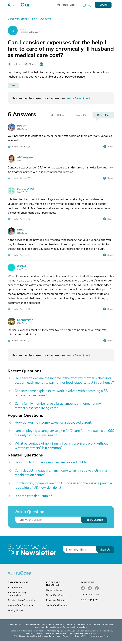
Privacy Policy (68, 636)
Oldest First (103, 115)
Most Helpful (58, 115)
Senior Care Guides (55, 595)
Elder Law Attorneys (56, 600)
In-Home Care (15, 587)
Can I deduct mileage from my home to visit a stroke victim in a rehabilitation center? (61, 472)
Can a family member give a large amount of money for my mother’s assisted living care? (58, 405)
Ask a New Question (80, 98)
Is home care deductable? (33, 496)
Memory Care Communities (21, 605)
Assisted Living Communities (22, 600)
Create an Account (90, 594)
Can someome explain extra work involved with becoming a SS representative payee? (61, 393)
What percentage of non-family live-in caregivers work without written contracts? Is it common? (61, 445)
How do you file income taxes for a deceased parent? (53, 422)
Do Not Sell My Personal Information (92, 636)
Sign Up (105, 550)
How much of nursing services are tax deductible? (51, 462)
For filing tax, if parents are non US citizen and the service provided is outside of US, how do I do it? (64, 485)
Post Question (94, 520)
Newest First (81, 115)
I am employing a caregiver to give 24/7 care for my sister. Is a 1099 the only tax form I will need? (64, 432)
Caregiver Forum (54, 590)
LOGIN (103, 4)
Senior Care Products (56, 605)
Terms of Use (54, 636)
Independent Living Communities (17, 594)
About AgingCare (89, 599)
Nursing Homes (15, 610)
